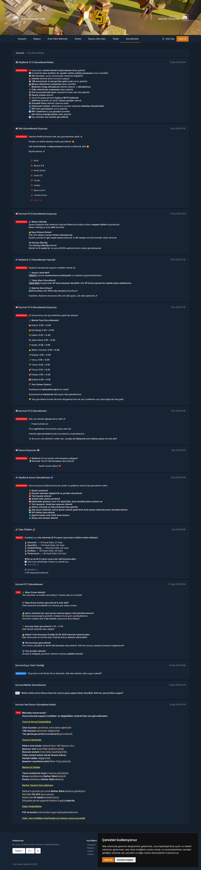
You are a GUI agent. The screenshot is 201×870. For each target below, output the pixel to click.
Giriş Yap (170, 39)
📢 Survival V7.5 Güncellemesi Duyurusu (36, 213)
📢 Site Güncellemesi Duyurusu (31, 128)
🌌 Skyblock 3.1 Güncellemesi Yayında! (35, 259)
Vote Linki (31, 564)
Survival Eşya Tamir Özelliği (29, 665)
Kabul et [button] (108, 860)
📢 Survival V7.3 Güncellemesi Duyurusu (36, 307)
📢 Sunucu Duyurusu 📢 (27, 450)
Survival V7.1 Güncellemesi (29, 584)
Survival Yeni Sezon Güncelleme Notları (35, 704)
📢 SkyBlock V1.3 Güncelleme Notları (34, 62)
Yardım (90, 851)
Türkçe (18, 851)
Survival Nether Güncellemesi (30, 685)
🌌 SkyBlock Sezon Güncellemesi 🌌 (34, 477)
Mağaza (90, 848)
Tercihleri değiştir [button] (125, 860)
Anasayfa (20, 53)
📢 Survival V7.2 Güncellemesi (30, 410)
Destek (90, 854)
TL (29, 851)
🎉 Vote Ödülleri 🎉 (25, 529)
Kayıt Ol (182, 39)
